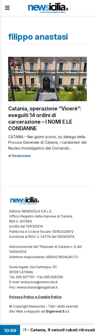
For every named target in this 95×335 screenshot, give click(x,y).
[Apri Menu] (7, 8)
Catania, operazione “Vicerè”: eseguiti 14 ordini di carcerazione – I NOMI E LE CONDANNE (44, 118)
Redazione (21, 156)
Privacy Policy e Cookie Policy (35, 297)
